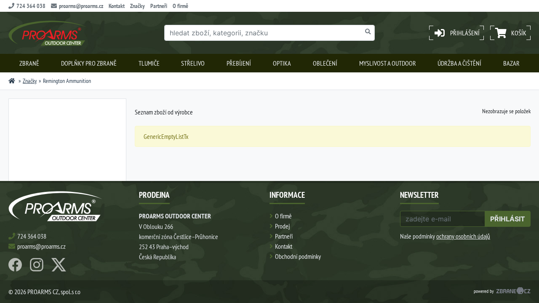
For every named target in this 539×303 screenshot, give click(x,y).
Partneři (158, 6)
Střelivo (193, 63)
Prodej (282, 226)
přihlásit (507, 219)
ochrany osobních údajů (463, 236)
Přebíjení (239, 63)
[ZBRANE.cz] (513, 292)
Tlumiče (149, 63)
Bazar (511, 63)
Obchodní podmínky (298, 256)
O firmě (180, 6)
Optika (282, 63)
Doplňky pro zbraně (89, 63)
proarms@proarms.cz (81, 6)
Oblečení (325, 63)
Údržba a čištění (459, 63)
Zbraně (29, 63)
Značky (137, 6)
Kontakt (117, 6)
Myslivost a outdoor (387, 63)
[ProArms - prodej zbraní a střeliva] (11, 81)
